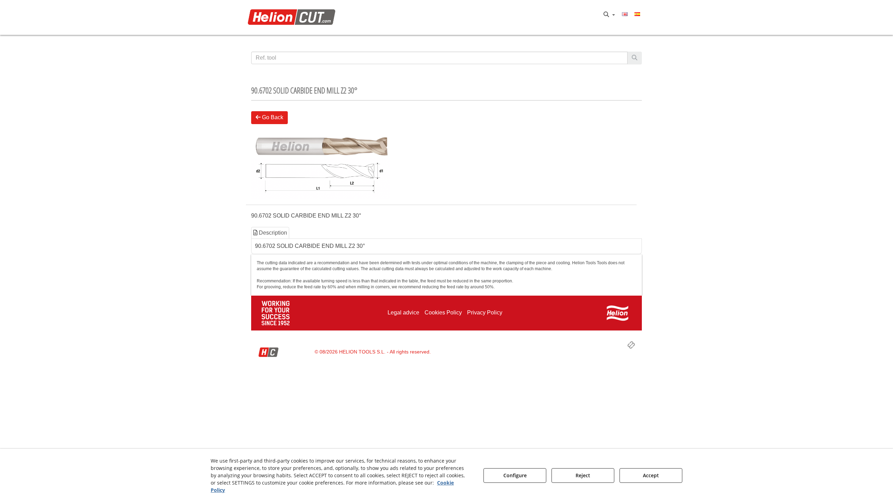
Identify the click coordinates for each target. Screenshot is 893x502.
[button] (293, 17)
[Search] (634, 58)
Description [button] (272, 233)
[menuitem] (609, 14)
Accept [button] (651, 475)
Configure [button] (515, 475)
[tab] (270, 233)
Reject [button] (583, 475)
